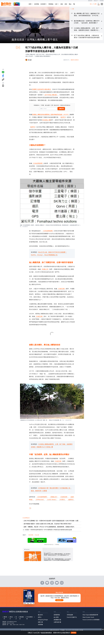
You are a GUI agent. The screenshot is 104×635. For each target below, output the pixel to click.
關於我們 (90, 0)
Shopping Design (43, 619)
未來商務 (40, 624)
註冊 (95, 4)
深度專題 (36, 4)
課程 (66, 4)
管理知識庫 (70, 615)
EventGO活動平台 (72, 617)
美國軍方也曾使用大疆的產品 (41, 89)
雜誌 (70, 4)
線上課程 (56, 617)
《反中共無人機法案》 (51, 95)
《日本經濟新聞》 (38, 163)
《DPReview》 (40, 499)
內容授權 (101, 0)
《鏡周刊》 (70, 499)
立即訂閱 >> (59, 600)
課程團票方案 (57, 619)
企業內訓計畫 (57, 622)
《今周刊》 (62, 499)
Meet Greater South (88, 617)
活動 (61, 4)
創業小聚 (40, 622)
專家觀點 (50, 4)
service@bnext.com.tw (12, 621)
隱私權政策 (21, 617)
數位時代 (40, 615)
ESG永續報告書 (29, 617)
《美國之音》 (45, 269)
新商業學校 (57, 615)
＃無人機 (36, 535)
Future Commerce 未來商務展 (91, 619)
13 (30, 508)
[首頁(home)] (6, 4)
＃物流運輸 (30, 535)
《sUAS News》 (51, 499)
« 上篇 (72, 9)
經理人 (40, 617)
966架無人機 (46, 120)
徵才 (16, 617)
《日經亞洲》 (61, 289)
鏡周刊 (63, 117)
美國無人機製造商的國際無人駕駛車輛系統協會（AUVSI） (51, 114)
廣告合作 (96, 0)
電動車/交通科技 (75, 60)
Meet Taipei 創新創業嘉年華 (90, 615)
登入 (91, 4)
